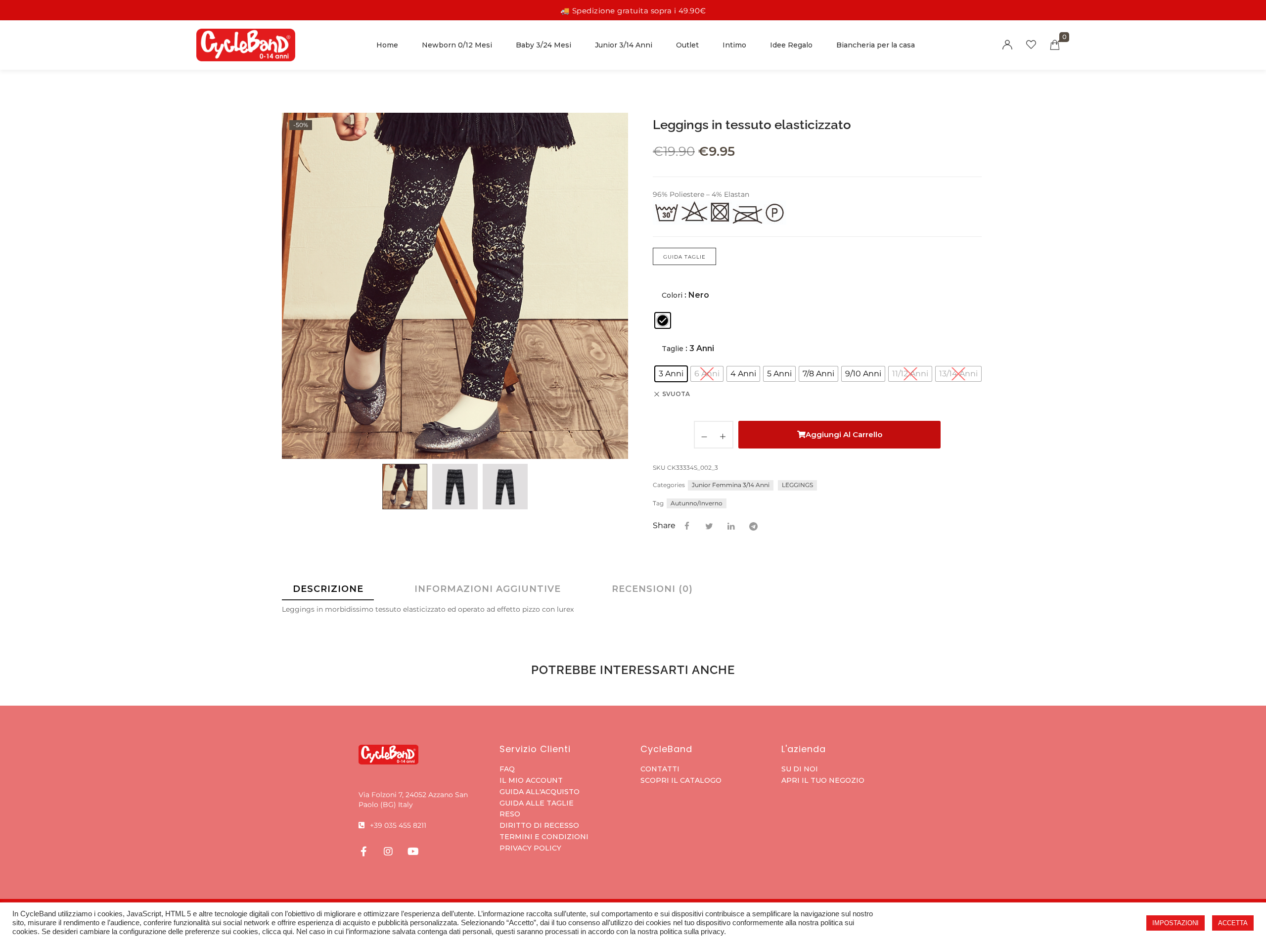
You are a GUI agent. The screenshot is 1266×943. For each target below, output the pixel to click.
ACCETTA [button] (1233, 923)
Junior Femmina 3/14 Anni (730, 485)
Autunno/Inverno (697, 503)
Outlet (687, 45)
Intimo (734, 45)
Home (387, 45)
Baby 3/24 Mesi (543, 45)
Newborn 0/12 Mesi (457, 45)
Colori (672, 295)
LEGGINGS (797, 485)
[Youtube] (413, 851)
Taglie (672, 348)
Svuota (676, 394)
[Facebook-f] (363, 851)
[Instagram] (388, 851)
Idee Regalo (791, 45)
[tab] (328, 588)
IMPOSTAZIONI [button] (1175, 923)
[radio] (662, 320)
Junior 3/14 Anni (623, 45)
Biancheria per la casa (875, 45)
